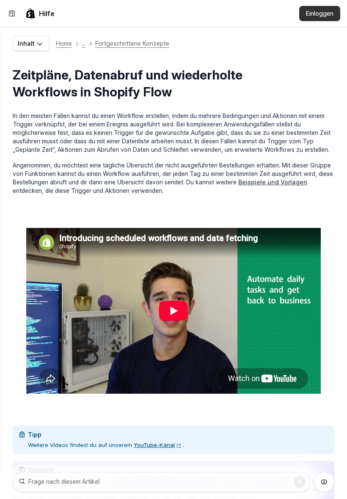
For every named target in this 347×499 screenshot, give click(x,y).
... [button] (83, 43)
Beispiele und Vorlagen (272, 182)
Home (64, 43)
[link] (40, 13)
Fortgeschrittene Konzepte (132, 43)
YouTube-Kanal (154, 444)
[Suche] (300, 482)
